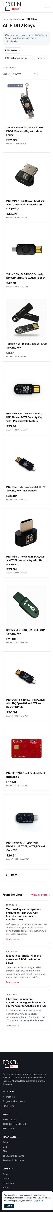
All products (9, 1097)
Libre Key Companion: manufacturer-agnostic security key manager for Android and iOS (26, 1002)
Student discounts (14, 1156)
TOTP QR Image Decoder (15, 1124)
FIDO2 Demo (9, 1128)
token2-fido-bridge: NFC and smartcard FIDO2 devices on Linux (23, 959)
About (6, 1174)
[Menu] (47, 6)
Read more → (12, 939)
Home (5, 19)
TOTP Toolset (10, 1119)
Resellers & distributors (14, 1160)
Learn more (38, 1201)
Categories (15, 19)
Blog (5, 1147)
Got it (9, 1206)
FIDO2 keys (8, 1106)
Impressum (8, 1183)
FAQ (5, 1151)
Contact (7, 1178)
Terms (6, 1187)
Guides (6, 1142)
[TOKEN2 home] (12, 6)
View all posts (39, 894)
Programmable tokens (14, 1101)
